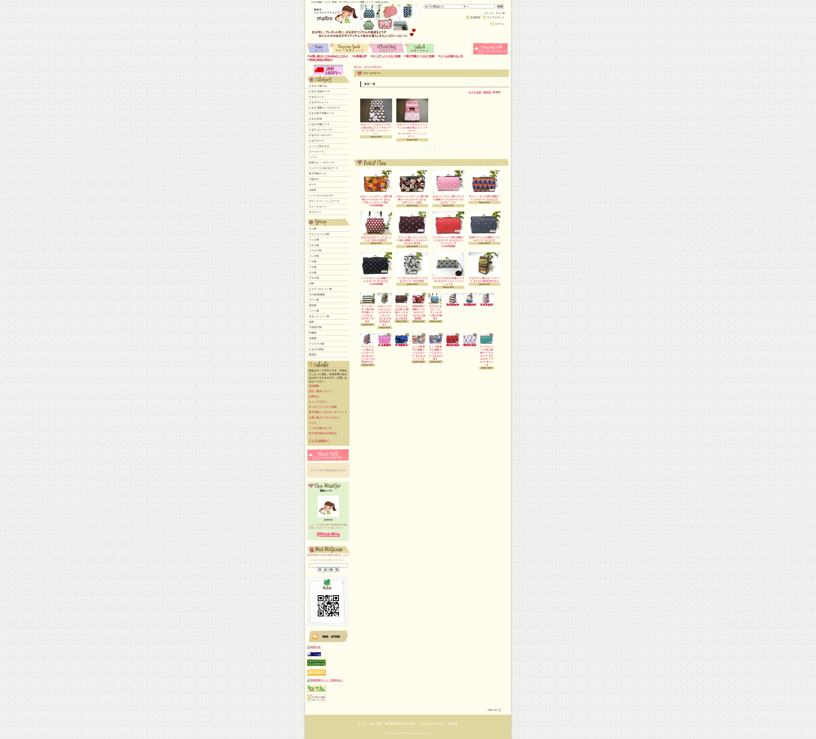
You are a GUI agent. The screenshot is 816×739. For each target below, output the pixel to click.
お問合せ (420, 47)
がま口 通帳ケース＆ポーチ (324, 107)
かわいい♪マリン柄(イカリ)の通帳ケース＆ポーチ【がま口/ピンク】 (448, 199)
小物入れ (314, 179)
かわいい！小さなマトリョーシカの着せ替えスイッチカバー (412, 127)
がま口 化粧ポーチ (319, 91)
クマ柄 (312, 261)
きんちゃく (315, 211)
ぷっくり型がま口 (319, 146)
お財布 (312, 189)
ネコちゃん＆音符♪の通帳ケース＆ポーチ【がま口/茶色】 (402, 312)
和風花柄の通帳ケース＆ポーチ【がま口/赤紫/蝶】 (418, 312)
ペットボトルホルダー (321, 195)
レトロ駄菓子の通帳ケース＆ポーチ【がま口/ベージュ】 (418, 352)
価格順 (487, 92)
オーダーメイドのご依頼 (387, 56)
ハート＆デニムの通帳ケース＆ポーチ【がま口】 (376, 280)
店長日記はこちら (328, 534)
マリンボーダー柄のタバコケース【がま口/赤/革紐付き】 (453, 304)
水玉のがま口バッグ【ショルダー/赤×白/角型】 (376, 239)
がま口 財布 (315, 118)
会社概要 (314, 385)
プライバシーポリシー (431, 723)
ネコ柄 (312, 228)
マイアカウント (496, 17)
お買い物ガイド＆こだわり (324, 417)
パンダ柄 (314, 256)
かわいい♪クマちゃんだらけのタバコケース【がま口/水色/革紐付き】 (385, 315)
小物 (318, 654)
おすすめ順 (475, 92)
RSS (325, 636)
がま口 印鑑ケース (319, 124)
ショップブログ (386, 47)
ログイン (499, 23)
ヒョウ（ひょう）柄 (320, 288)
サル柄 (312, 272)
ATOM (335, 636)
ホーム (318, 47)
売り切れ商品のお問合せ (323, 433)
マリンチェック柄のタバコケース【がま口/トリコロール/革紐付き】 (367, 354)
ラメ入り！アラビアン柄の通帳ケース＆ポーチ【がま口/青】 (401, 345)
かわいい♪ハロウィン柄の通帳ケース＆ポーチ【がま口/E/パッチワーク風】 (376, 199)
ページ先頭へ (494, 710)
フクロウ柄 (315, 250)
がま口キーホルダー (320, 135)
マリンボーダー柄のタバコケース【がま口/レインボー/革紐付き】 (469, 304)
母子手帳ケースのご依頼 (420, 56)
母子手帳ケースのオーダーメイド (328, 412)
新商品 (312, 354)
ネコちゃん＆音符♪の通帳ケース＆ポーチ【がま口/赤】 (453, 345)
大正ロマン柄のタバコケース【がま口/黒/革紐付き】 (484, 280)
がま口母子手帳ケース (321, 113)
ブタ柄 (312, 267)
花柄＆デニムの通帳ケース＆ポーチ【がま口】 (484, 239)
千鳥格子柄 (315, 327)
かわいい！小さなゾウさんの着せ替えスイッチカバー (376, 126)
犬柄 (311, 283)
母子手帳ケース (318, 173)
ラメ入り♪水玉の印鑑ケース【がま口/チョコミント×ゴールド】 (448, 281)
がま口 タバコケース (320, 129)
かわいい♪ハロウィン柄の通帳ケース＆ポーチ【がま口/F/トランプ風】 (412, 199)
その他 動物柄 (317, 294)
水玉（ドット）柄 (319, 316)
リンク (312, 422)
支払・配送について (349, 47)
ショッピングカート (491, 48)
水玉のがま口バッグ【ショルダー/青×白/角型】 (435, 312)
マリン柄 (314, 299)
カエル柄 (314, 245)
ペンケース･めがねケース (323, 168)
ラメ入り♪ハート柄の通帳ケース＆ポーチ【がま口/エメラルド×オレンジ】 (487, 355)
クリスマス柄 (316, 343)
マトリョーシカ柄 (319, 234)
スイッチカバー (318, 206)
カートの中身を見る (328, 455)
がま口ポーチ (316, 140)
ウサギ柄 (314, 277)
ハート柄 (314, 310)
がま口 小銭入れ (318, 85)
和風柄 (312, 332)
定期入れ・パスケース (321, 162)
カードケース (316, 151)
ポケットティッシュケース (324, 201)
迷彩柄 (312, 305)
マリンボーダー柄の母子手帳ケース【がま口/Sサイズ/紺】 (367, 314)
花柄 (311, 321)
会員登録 (475, 17)
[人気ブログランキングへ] (316, 665)
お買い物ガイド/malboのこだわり (329, 56)
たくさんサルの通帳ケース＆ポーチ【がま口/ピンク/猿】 (384, 345)
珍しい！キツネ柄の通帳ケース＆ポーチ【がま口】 (484, 198)
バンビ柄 (314, 239)
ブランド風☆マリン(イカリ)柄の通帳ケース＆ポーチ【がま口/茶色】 (412, 240)
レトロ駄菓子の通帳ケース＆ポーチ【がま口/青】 (435, 352)
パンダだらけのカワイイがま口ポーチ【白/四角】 (412, 280)
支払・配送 (375, 723)
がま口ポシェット (319, 102)
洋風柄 (312, 338)
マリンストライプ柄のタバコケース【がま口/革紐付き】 (486, 304)
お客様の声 (360, 56)
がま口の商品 (316, 349)
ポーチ (312, 184)
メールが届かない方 (451, 56)
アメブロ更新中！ (319, 440)
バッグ (312, 157)
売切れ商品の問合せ (321, 59)
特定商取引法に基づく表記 (400, 723)
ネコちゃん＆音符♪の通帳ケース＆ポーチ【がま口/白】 (470, 345)
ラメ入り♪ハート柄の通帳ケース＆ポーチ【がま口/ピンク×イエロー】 (448, 240)
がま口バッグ (316, 96)
